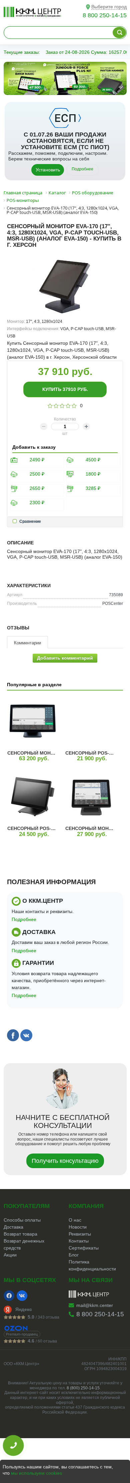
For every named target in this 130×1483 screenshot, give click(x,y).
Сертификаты (84, 1248)
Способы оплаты (22, 1220)
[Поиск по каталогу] (119, 32)
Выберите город (109, 6)
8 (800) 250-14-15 (83, 1388)
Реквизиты (80, 1234)
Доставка (13, 1227)
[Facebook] (9, 1295)
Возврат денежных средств (24, 1244)
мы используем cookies (36, 1473)
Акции (10, 1254)
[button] (49, 89)
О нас (75, 1220)
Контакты (79, 1241)
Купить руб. (65, 389)
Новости (78, 1227)
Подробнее (82, 169)
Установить (48, 169)
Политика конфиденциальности (92, 1265)
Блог (74, 1254)
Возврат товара (20, 1234)
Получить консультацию (65, 1161)
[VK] (22, 1295)
